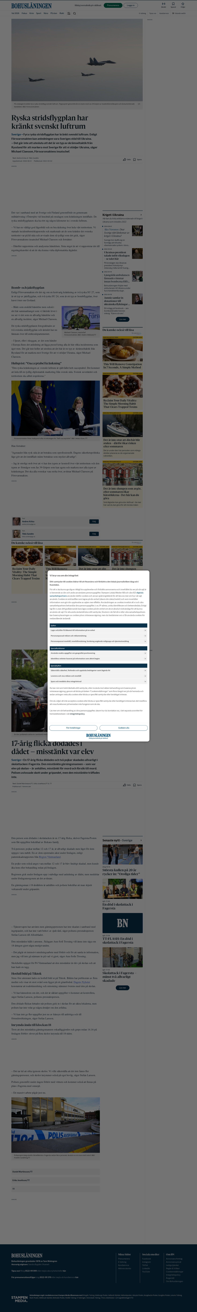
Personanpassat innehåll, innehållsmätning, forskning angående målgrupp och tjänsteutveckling (90, 641)
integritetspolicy (77, 714)
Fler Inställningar (73, 728)
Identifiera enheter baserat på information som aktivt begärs (75, 658)
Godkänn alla (123, 728)
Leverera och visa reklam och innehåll (66, 676)
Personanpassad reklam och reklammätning (68, 636)
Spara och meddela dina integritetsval (66, 681)
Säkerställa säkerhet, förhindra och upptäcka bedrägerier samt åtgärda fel (80, 670)
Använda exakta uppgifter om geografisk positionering (73, 653)
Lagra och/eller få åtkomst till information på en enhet (73, 630)
